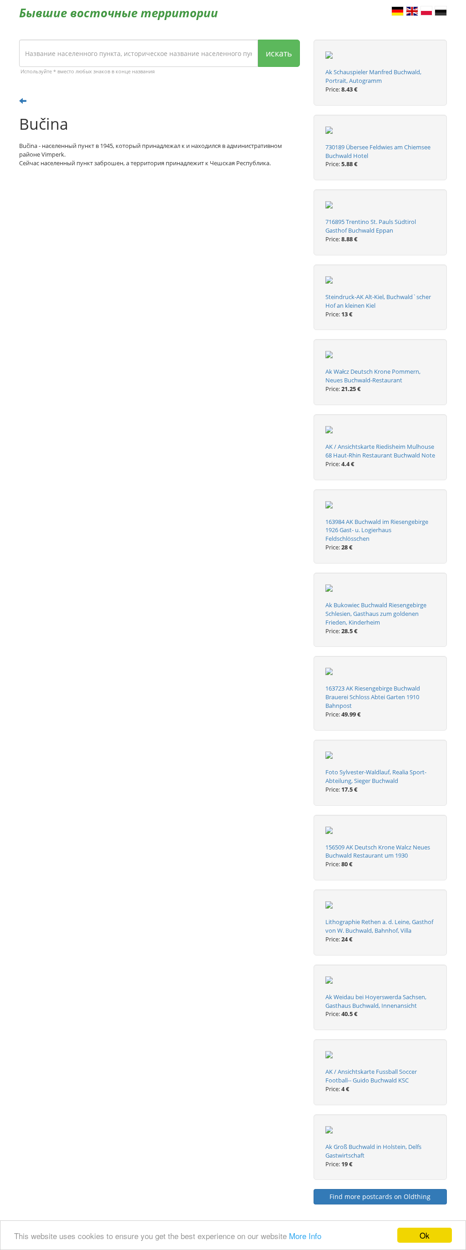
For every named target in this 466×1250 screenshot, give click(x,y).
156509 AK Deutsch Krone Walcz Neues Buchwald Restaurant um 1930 (377, 851)
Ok (425, 1235)
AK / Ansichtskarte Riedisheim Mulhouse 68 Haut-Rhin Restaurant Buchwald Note (380, 450)
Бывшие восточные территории (118, 13)
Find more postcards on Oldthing (380, 1196)
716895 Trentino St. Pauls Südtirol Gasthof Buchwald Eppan (370, 226)
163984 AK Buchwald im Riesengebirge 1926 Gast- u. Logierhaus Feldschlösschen (376, 530)
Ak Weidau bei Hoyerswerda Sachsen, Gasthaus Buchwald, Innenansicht (375, 1001)
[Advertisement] (159, 245)
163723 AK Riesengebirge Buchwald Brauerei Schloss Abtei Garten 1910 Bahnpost (372, 697)
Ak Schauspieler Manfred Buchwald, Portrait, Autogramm (373, 76)
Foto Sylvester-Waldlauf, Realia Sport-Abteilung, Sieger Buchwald (375, 776)
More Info (305, 1235)
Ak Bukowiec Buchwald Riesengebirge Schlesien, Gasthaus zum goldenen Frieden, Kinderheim (375, 613)
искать (279, 53)
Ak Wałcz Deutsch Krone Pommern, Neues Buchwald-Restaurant (372, 375)
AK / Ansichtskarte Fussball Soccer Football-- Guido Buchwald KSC (371, 1075)
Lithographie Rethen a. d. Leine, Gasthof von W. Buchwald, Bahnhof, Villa (379, 926)
